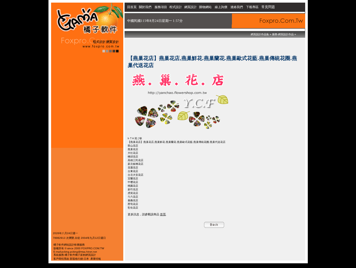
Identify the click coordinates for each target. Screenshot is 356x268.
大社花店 (133, 152)
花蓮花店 (133, 167)
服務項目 (161, 7)
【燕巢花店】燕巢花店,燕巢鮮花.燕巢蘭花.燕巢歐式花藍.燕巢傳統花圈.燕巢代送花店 (176, 142)
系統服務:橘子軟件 (64, 254)
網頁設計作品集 (260, 34)
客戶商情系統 (61, 258)
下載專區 (252, 7)
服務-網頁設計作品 (283, 34)
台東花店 (133, 171)
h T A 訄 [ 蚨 (135, 138)
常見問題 (268, 7)
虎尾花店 (133, 193)
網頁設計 (190, 7)
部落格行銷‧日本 (79, 258)
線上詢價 (221, 7)
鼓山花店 (133, 145)
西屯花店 (133, 204)
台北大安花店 (135, 174)
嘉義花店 (133, 200)
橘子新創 (80, 254)
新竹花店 (133, 189)
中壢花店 (133, 182)
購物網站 (205, 7)
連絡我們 (236, 7)
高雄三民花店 (135, 160)
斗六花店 (133, 196)
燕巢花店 (133, 149)
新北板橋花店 (135, 163)
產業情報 (95, 258)
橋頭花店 (133, 156)
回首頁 (132, 7)
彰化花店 (133, 207)
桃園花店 (133, 185)
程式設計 (175, 7)
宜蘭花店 (133, 178)
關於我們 (145, 7)
